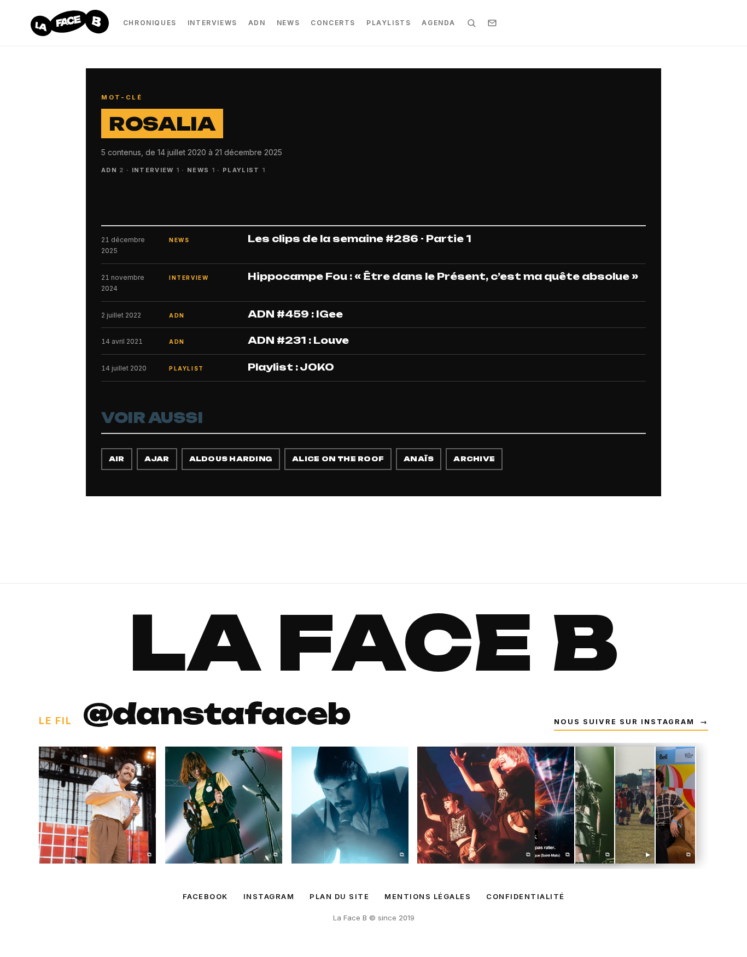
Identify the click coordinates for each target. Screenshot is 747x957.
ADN (257, 23)
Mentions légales (427, 896)
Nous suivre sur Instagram (631, 722)
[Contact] (492, 23)
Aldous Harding (230, 459)
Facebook (205, 896)
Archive (474, 459)
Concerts (333, 23)
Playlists (388, 23)
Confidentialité (525, 896)
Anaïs (419, 459)
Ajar (157, 459)
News (288, 23)
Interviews (212, 23)
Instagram (269, 896)
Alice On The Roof (338, 459)
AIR (117, 459)
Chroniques (150, 23)
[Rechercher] (471, 23)
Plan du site (339, 896)
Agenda (439, 23)
